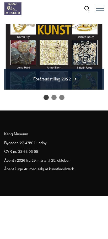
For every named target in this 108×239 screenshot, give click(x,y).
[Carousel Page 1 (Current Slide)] (46, 97)
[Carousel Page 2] (54, 97)
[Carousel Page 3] (61, 97)
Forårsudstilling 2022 (52, 79)
